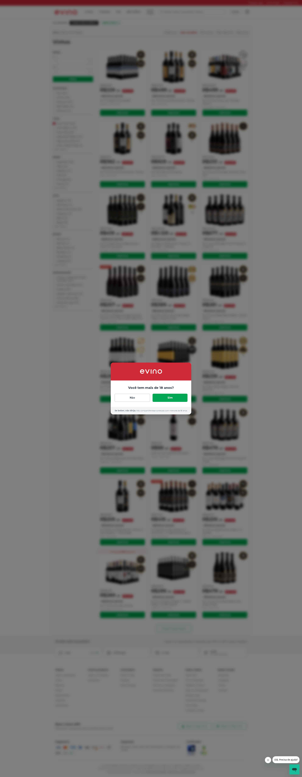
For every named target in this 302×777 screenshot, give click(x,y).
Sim (170, 397)
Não (132, 397)
